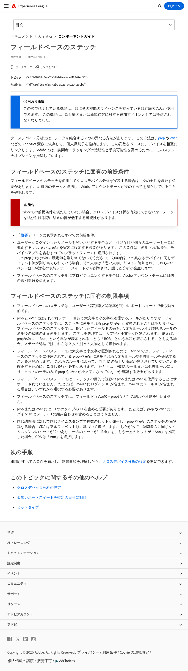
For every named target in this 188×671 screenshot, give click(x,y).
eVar (173, 138)
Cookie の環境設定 (134, 652)
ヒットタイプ (28, 507)
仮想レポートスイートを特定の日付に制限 (52, 497)
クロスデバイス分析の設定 (124, 461)
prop (161, 138)
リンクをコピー (49, 67)
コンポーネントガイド (76, 36)
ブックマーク (24, 67)
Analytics (45, 36)
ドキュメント (22, 36)
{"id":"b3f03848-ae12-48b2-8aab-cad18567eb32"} (57, 77)
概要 (24, 235)
